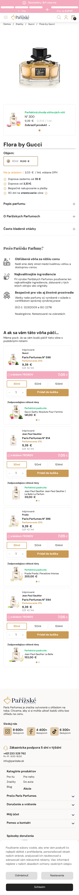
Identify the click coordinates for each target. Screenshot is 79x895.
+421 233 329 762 (14, 753)
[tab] (39, 130)
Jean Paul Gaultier (45, 492)
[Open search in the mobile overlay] (59, 17)
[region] (39, 62)
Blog (9, 787)
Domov (7, 24)
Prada (42, 574)
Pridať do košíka (47, 392)
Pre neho (28, 777)
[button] (39, 204)
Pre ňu (11, 777)
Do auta (28, 782)
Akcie (27, 789)
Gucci (31, 24)
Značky (19, 24)
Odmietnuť (21, 875)
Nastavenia (57, 875)
